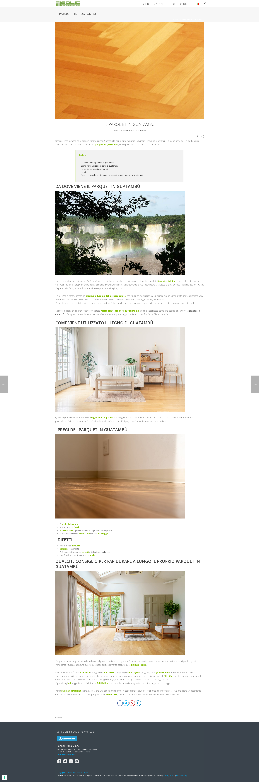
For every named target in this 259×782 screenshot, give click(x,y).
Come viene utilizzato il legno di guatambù (99, 166)
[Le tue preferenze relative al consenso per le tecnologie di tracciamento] (4, 777)
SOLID (145, 4)
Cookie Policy (181, 775)
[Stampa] (198, 136)
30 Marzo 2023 (128, 130)
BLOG (172, 4)
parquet (58, 718)
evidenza (142, 130)
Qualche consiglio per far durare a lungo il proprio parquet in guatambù (112, 175)
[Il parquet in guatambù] (129, 70)
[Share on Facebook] (120, 703)
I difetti (84, 172)
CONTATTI (185, 4)
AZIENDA (158, 4)
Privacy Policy (169, 775)
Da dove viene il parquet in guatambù (97, 162)
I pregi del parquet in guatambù (94, 169)
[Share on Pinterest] (132, 703)
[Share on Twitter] (126, 703)
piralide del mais (102, 552)
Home (175, 20)
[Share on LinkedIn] (138, 703)
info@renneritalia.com (66, 754)
